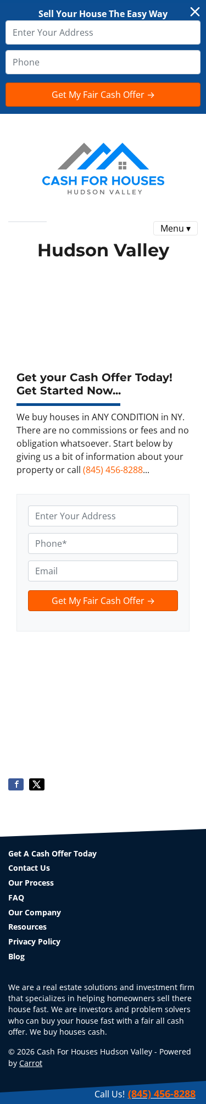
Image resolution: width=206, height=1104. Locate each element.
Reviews (23, 231)
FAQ (52, 231)
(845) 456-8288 (113, 470)
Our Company (34, 912)
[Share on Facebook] (16, 784)
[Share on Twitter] (36, 784)
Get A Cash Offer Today (52, 853)
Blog (16, 956)
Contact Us (29, 868)
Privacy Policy (34, 941)
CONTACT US (91, 231)
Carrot (30, 1063)
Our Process (31, 882)
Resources (27, 926)
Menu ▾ (175, 228)
